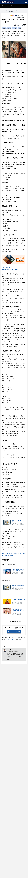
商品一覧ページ (11, 639)
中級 (13, 15)
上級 (16, 15)
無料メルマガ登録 (14, 631)
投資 (11, 5)
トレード (18, 5)
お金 (4, 5)
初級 (11, 15)
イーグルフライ (6, 444)
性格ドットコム (6, 267)
